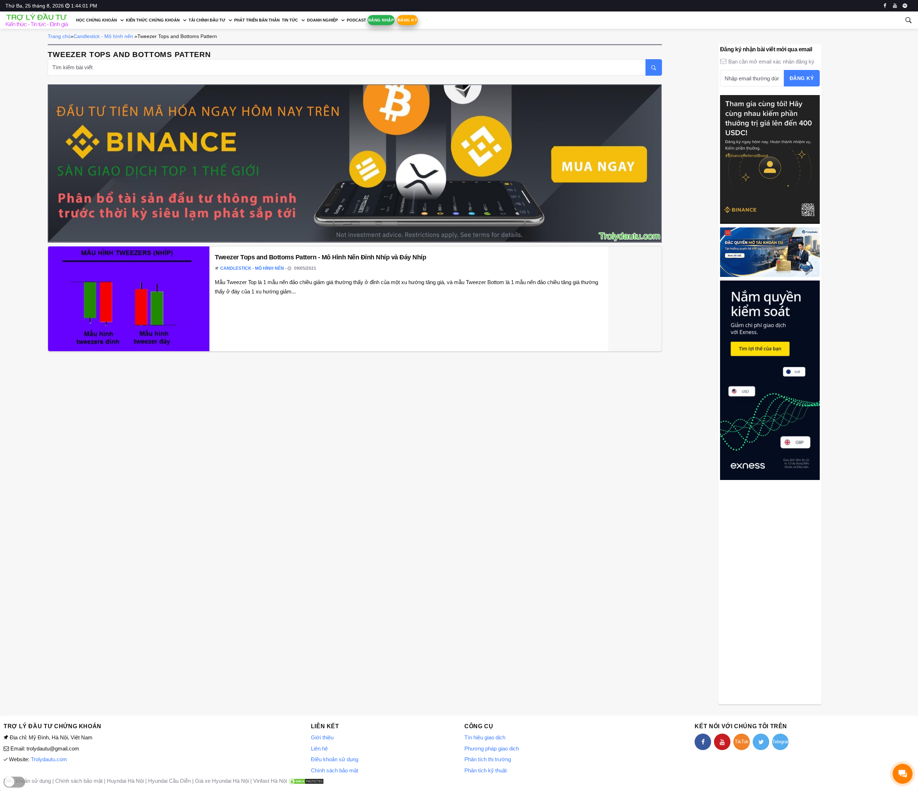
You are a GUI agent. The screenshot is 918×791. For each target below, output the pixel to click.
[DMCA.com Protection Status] (306, 781)
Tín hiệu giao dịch (484, 737)
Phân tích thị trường (487, 759)
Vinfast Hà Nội (270, 781)
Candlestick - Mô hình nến (103, 36)
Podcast (356, 20)
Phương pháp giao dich (491, 748)
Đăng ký (407, 20)
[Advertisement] (770, 591)
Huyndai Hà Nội (125, 781)
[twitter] (761, 742)
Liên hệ (319, 748)
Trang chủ (59, 36)
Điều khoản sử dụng (334, 759)
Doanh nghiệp (322, 20)
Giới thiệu (322, 737)
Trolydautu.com (49, 759)
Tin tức (290, 20)
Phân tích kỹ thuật (485, 770)
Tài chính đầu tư (207, 20)
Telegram (780, 741)
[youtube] (895, 5)
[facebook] (884, 5)
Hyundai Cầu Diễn (169, 781)
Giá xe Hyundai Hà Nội (222, 781)
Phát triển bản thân (257, 20)
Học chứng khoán (96, 20)
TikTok (742, 741)
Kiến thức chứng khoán (153, 20)
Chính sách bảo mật (334, 770)
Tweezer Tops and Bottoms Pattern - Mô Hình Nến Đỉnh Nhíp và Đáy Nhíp (320, 257)
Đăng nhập (381, 20)
